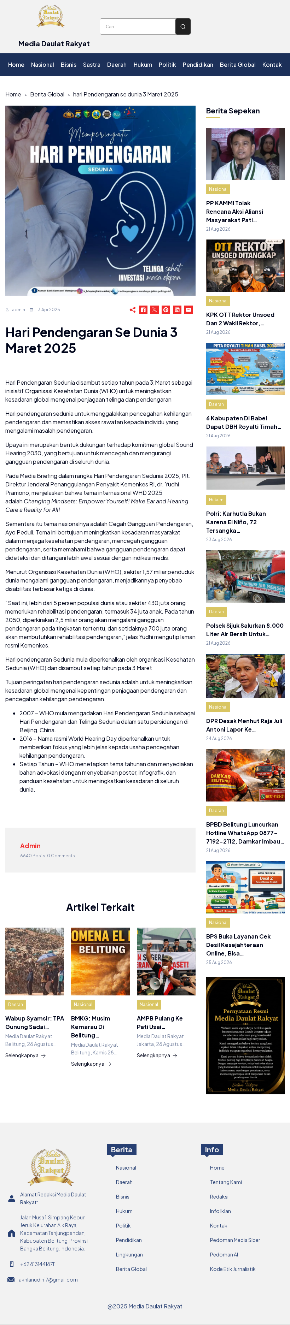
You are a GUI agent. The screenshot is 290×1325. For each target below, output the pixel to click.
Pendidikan (129, 1240)
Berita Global (47, 94)
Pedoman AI (224, 1254)
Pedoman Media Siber (235, 1240)
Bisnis (122, 1196)
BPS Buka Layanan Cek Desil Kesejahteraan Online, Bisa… (238, 945)
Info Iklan (220, 1211)
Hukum (216, 499)
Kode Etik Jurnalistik (233, 1269)
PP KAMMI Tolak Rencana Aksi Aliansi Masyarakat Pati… (234, 211)
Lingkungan (129, 1254)
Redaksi (219, 1196)
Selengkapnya (22, 1055)
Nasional (83, 1004)
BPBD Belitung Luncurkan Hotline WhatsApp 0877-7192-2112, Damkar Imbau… (245, 833)
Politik (123, 1225)
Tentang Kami (226, 1182)
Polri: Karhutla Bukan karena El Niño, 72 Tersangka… (236, 522)
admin (18, 309)
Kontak (218, 1225)
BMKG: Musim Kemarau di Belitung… (90, 1027)
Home (13, 94)
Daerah (15, 1004)
